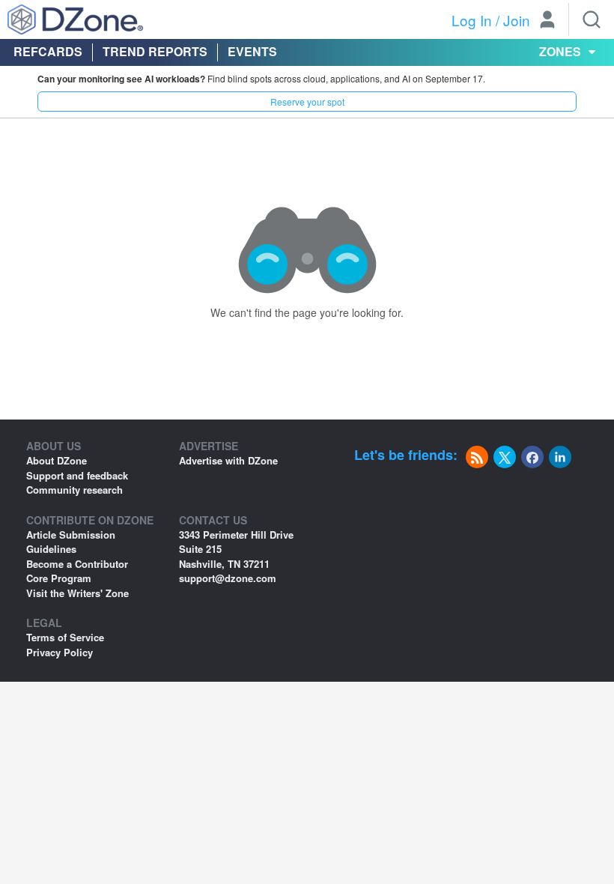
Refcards (47, 51)
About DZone (56, 460)
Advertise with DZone (228, 460)
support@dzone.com (227, 578)
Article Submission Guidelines (70, 542)
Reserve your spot (307, 101)
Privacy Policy (59, 652)
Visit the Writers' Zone (77, 593)
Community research (74, 489)
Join (516, 20)
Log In (472, 20)
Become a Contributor (77, 564)
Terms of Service (65, 637)
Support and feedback (77, 475)
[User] (547, 21)
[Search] (591, 19)
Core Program (58, 578)
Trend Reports (155, 51)
